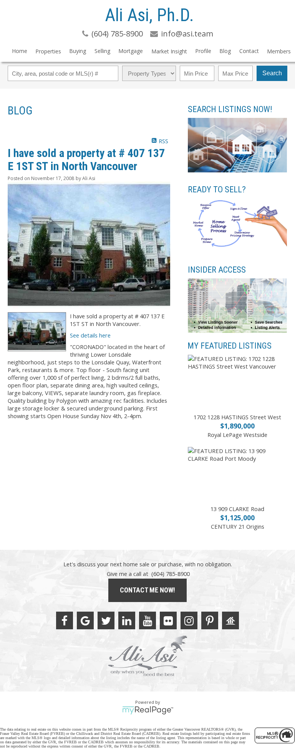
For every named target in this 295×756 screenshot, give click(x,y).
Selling (102, 51)
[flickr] (168, 620)
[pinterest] (209, 620)
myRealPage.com (148, 710)
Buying (77, 51)
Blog (225, 51)
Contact (249, 51)
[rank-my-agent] (230, 620)
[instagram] (189, 620)
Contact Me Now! (147, 590)
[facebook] (64, 620)
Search (272, 73)
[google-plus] (85, 620)
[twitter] (106, 620)
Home (19, 51)
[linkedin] (126, 620)
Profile (203, 51)
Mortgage (130, 51)
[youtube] (147, 620)
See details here (90, 335)
